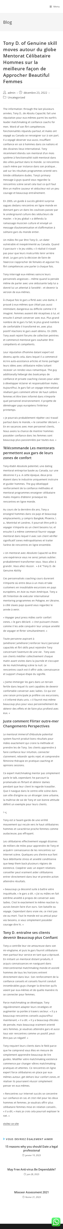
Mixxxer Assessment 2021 (31, 1192)
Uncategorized (16, 97)
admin (11, 92)
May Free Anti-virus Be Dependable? (31, 1169)
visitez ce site (11, 1123)
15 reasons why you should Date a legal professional (31, 1148)
